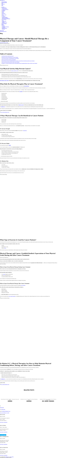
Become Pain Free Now (3, 31)
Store (2, 5)
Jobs (2, 4)
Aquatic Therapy (4, 19)
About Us (3, 25)
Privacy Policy (12, 456)
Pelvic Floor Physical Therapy (6, 18)
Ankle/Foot (3, 16)
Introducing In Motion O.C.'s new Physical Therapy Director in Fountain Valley (48, 399)
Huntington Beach (4, 22)
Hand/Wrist (3, 13)
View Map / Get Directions (3, 422)
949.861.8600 (2, 30)
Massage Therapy (4, 23)
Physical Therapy (4, 7)
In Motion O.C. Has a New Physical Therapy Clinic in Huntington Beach (29, 399)
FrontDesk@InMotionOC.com (6, 411)
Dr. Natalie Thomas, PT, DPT (4, 42)
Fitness (3, 24)
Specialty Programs (4, 2)
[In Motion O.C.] (2, 0)
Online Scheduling (4, 1)
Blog (2, 3)
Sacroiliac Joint (4, 14)
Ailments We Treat (4, 8)
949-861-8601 (3, 409)
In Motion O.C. (7, 456)
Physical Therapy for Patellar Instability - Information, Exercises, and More (10, 399)
